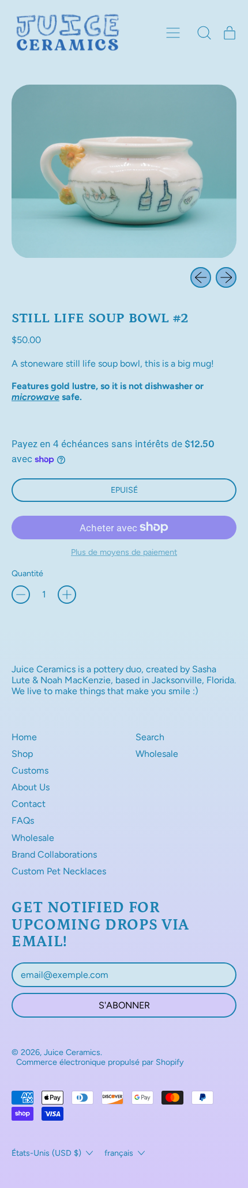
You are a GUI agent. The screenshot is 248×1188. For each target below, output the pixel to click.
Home (24, 737)
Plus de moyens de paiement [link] (124, 552)
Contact (29, 803)
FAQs (23, 820)
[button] (204, 33)
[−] (21, 594)
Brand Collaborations (54, 854)
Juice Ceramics (72, 1052)
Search (150, 737)
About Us (31, 787)
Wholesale (33, 837)
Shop (22, 753)
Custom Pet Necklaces (59, 871)
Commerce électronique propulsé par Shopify (100, 1062)
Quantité (27, 573)
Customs (30, 770)
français (118, 1153)
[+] (67, 594)
